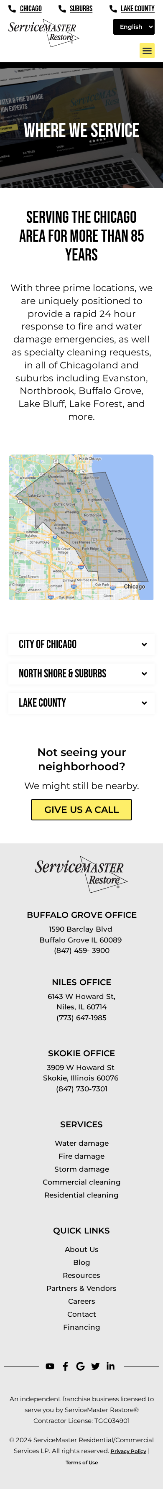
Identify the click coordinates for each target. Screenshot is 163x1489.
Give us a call (81, 809)
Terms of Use (82, 1462)
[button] (147, 50)
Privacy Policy (128, 1451)
